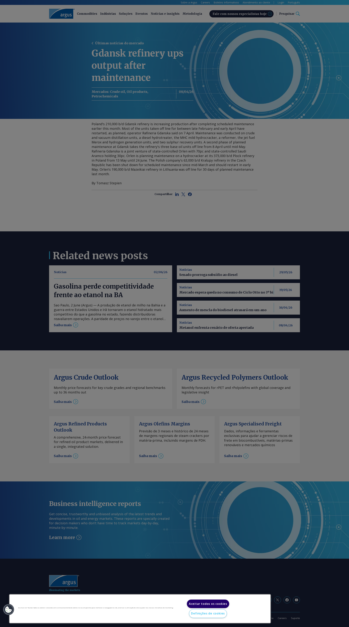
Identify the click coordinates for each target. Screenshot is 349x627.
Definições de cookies (208, 613)
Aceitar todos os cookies (208, 604)
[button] (8, 609)
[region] (140, 608)
